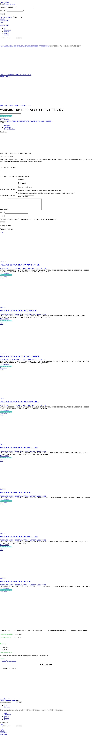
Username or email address (8, 7)
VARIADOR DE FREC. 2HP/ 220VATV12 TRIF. (18, 311)
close (1, 724)
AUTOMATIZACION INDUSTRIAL (15, 46)
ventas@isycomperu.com (9, 661)
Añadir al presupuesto (6, 116)
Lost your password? (6, 17)
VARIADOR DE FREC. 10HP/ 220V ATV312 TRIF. (15, 75)
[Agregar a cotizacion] (9, 186)
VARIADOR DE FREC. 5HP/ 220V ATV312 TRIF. (19, 448)
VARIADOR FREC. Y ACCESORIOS (38, 46)
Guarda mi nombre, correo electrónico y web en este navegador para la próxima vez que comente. (30, 219)
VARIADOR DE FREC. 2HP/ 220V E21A (15, 582)
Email (2, 216)
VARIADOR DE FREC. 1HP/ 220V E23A (15, 492)
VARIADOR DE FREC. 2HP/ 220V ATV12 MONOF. (20, 356)
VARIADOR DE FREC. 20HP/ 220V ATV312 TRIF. (15, 105)
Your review (4, 209)
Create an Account (9, 4)
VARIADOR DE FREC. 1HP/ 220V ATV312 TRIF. (19, 537)
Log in (2, 14)
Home (2, 46)
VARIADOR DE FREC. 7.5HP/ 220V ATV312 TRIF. (19, 402)
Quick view (3, 276)
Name (2, 212)
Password (3, 10)
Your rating (21, 196)
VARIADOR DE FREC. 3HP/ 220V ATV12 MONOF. (20, 265)
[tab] (48, 126)
